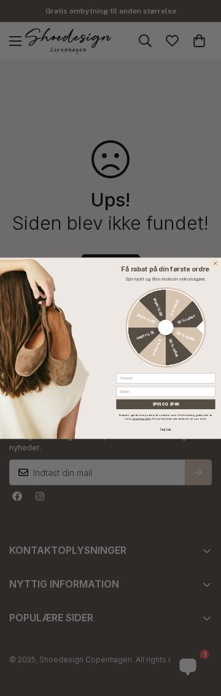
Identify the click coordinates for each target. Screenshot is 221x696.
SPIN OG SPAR (166, 404)
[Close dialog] (216, 263)
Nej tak (165, 428)
